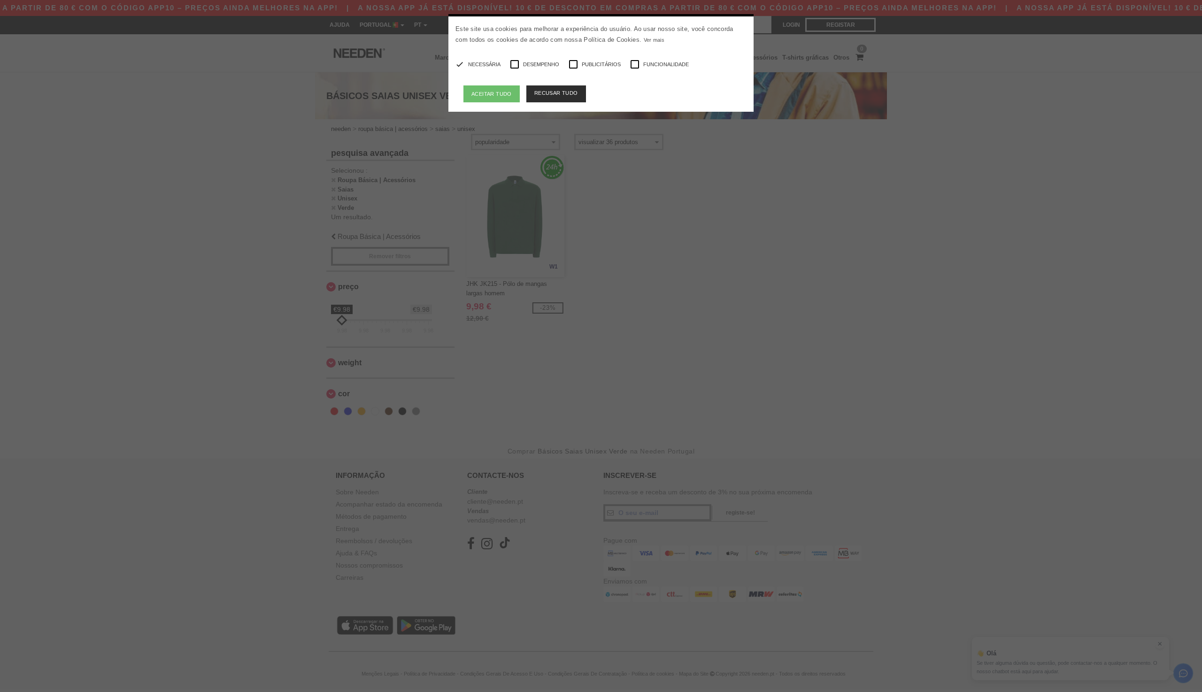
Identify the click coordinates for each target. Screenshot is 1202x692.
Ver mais (654, 40)
